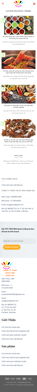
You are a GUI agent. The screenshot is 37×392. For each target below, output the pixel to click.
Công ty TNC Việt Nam (26, 384)
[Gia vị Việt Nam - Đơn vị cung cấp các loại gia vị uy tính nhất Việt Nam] (18, 3)
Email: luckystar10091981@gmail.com (13, 293)
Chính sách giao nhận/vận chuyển (14, 335)
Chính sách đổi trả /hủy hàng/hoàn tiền (16, 331)
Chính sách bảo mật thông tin (12, 185)
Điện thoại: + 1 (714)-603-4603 (7, 286)
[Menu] (3, 3)
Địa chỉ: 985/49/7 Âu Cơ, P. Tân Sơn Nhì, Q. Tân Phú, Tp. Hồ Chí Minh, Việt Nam (18, 210)
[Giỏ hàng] (34, 3)
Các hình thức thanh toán (11, 327)
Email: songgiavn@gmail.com (12, 205)
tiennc (27, 11)
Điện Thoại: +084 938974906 (8, 280)
